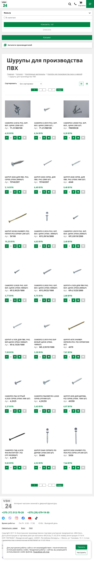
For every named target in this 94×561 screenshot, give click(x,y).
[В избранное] (24, 138)
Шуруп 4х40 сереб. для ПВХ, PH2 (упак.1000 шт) (74, 178)
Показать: (47, 24)
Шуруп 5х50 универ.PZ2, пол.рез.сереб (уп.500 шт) (76, 451)
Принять (81, 547)
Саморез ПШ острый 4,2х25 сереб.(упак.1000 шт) (17, 397)
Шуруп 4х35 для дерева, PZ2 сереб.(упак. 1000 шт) (75, 397)
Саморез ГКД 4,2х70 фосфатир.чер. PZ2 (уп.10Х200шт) (14, 452)
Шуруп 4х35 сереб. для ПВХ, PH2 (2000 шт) (44, 178)
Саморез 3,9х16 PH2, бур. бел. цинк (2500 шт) (16, 124)
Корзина (82, 5)
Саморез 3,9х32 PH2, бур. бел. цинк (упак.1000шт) (45, 286)
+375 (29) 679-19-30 (38, 512)
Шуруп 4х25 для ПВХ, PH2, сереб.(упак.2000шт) (17, 178)
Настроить (81, 552)
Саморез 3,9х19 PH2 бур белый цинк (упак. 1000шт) (45, 342)
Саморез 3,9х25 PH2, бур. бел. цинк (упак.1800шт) (16, 286)
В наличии (11, 17)
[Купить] (19, 138)
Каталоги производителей (20, 45)
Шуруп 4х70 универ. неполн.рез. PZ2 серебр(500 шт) (76, 342)
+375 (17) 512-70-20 (13, 512)
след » (59, 90)
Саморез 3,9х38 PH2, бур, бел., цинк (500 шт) (75, 124)
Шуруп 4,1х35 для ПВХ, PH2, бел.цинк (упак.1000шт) (17, 340)
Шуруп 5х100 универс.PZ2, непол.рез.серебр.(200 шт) (17, 232)
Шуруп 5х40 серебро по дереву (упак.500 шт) (45, 451)
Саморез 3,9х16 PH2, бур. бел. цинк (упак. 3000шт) (46, 232)
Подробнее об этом (41, 552)
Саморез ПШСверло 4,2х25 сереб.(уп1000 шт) (46, 397)
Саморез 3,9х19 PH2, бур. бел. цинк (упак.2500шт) (75, 232)
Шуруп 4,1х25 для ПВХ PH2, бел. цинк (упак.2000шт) (76, 286)
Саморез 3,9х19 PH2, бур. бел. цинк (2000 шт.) (45, 124)
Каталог (47, 37)
